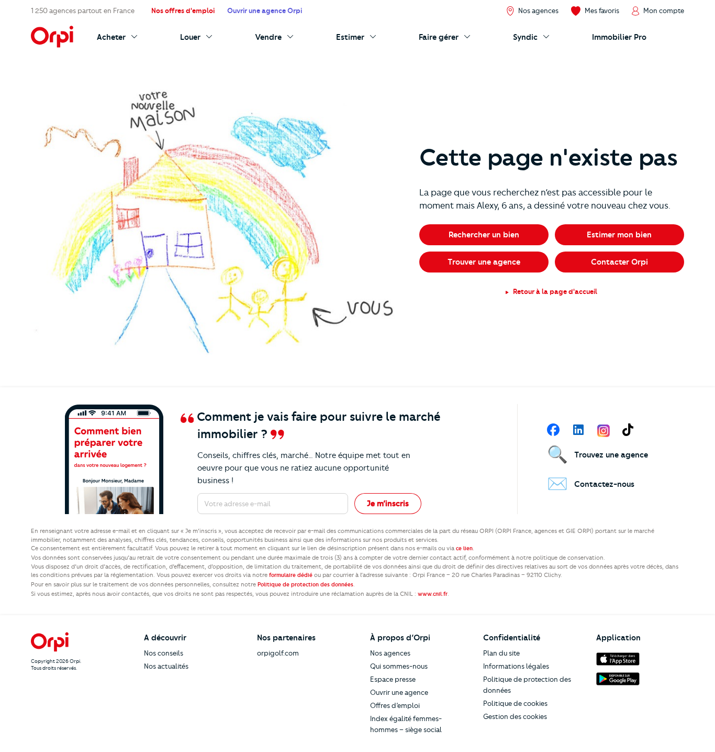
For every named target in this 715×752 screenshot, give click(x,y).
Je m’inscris (388, 503)
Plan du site (501, 653)
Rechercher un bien (484, 234)
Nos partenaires (286, 637)
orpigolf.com (278, 653)
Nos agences (390, 653)
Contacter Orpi (619, 262)
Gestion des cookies (515, 716)
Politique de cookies (515, 703)
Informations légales (516, 666)
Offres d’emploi (395, 705)
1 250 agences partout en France (83, 10)
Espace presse (393, 679)
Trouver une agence (484, 262)
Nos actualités (166, 666)
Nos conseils (163, 653)
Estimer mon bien (619, 234)
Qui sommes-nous (399, 666)
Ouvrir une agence (399, 692)
